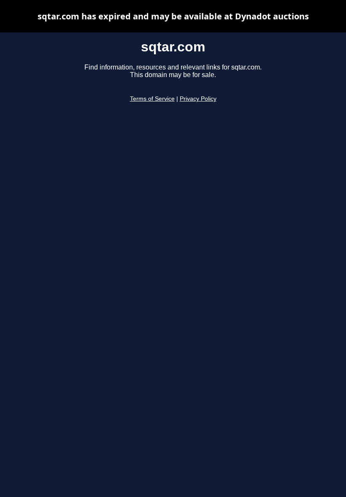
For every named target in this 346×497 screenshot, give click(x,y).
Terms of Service (152, 99)
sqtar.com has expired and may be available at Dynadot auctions (173, 16)
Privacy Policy (198, 99)
